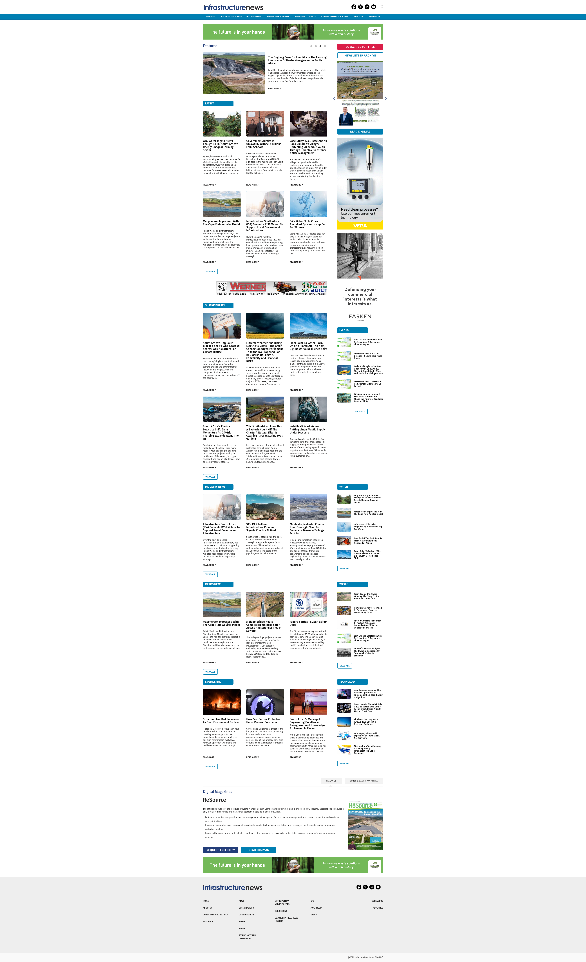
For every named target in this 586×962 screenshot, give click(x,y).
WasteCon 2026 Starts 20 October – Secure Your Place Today (368, 356)
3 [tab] (320, 45)
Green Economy (253, 16)
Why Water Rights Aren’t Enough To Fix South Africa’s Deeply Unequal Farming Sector (220, 145)
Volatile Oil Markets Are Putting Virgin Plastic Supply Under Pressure (308, 429)
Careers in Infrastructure (334, 16)
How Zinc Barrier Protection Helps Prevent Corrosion (263, 721)
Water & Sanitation (230, 16)
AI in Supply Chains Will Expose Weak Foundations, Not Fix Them (367, 736)
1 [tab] (311, 45)
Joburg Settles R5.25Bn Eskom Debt (308, 623)
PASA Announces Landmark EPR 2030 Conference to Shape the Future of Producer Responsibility (368, 398)
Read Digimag (360, 132)
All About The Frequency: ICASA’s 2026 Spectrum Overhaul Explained (366, 721)
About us (358, 16)
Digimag (299, 16)
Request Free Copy (220, 850)
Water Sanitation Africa (215, 914)
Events (312, 16)
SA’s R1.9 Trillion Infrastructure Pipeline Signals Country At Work (261, 527)
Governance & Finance (278, 16)
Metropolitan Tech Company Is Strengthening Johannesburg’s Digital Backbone (367, 749)
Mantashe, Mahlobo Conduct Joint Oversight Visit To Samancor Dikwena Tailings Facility (308, 529)
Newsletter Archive (360, 55)
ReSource (214, 799)
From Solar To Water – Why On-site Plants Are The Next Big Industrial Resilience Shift (308, 346)
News (241, 901)
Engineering (281, 911)
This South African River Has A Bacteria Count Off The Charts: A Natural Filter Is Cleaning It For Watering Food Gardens (264, 432)
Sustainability (246, 908)
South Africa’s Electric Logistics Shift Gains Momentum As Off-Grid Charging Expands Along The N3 (221, 432)
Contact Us (374, 16)
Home (206, 901)
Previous (334, 98)
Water (242, 928)
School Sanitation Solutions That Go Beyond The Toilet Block (296, 60)
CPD (312, 901)
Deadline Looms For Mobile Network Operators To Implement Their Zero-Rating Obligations (368, 694)
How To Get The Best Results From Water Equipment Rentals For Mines (368, 540)
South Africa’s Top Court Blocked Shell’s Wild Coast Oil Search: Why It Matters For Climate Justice (221, 347)
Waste (242, 921)
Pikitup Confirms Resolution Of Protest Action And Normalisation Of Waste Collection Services (367, 624)
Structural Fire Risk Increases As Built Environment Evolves (221, 721)
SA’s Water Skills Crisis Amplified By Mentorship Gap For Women (308, 224)
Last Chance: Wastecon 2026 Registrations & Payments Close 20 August (368, 342)
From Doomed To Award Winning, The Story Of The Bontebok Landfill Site (366, 596)
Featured (210, 16)
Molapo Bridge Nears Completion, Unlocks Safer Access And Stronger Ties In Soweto (263, 626)
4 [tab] (325, 45)
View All (210, 271)
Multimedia (316, 908)
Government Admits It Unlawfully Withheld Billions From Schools (263, 144)
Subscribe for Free (360, 47)
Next (385, 98)
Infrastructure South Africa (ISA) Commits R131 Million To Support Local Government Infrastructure (264, 226)
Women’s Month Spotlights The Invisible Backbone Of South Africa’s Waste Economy (367, 652)
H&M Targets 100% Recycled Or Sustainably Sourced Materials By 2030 (368, 610)
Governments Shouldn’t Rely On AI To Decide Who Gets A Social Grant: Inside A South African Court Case (368, 708)
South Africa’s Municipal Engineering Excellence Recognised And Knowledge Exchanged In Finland (307, 724)
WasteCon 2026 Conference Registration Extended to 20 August (367, 384)
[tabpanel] (265, 69)
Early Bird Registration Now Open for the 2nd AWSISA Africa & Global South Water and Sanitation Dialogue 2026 (368, 370)
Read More (273, 87)
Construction (246, 914)
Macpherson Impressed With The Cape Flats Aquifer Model (221, 223)
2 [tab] (315, 45)
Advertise (378, 908)
